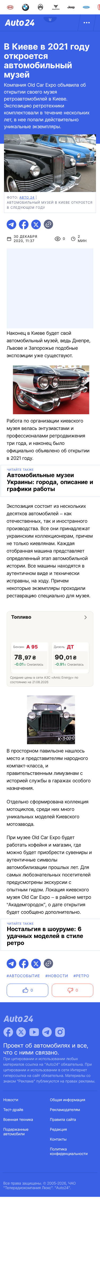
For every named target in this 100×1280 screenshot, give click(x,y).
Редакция (58, 1129)
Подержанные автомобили (16, 1131)
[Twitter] (21, 1032)
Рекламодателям (65, 1110)
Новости (10, 1100)
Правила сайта (63, 1119)
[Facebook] (8, 1032)
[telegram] (11, 224)
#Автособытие (23, 976)
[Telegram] (47, 1032)
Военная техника (18, 1119)
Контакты (58, 1139)
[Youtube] (34, 1032)
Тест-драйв (13, 1110)
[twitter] (36, 224)
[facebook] (24, 224)
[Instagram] (60, 1032)
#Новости (56, 976)
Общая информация (67, 1100)
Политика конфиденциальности (69, 1151)
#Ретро (81, 976)
